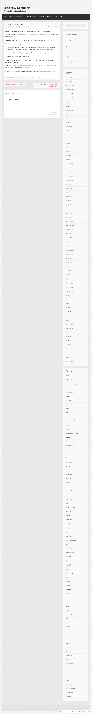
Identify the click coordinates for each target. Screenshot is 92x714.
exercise (68, 449)
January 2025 (69, 81)
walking (68, 676)
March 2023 (69, 126)
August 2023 (69, 114)
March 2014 (69, 349)
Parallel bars (69, 548)
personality (68, 556)
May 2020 (68, 200)
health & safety (69, 491)
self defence (69, 614)
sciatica (67, 606)
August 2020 (69, 188)
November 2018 (70, 250)
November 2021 (70, 139)
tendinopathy (18, 77)
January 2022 (69, 135)
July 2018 (68, 266)
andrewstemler (21, 26)
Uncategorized (69, 672)
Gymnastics (68, 478)
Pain (8, 77)
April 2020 (68, 205)
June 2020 (68, 196)
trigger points (32, 77)
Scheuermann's (69, 602)
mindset (68, 523)
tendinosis (25, 77)
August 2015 (69, 295)
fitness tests (69, 462)
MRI (67, 532)
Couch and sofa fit (70, 421)
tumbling (68, 668)
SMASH (67, 618)
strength (68, 626)
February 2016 (69, 287)
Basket (29, 16)
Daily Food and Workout (72, 433)
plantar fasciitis (69, 561)
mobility (68, 528)
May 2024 (68, 102)
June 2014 (68, 336)
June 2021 (68, 147)
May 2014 (68, 340)
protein (67, 577)
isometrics (68, 511)
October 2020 (69, 180)
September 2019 (70, 233)
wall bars (68, 680)
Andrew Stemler (17, 8)
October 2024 (69, 93)
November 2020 (70, 176)
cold (67, 412)
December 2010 (70, 361)
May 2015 (68, 307)
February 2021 (69, 163)
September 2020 (70, 184)
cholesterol (68, 400)
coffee (67, 408)
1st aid (67, 375)
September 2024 (70, 98)
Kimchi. (67, 51)
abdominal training (70, 379)
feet (67, 453)
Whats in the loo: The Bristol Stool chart (49, 85)
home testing (69, 495)
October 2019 (69, 229)
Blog (34, 16)
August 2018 (69, 262)
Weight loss (69, 684)
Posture (68, 569)
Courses (68, 425)
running (68, 598)
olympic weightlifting (71, 540)
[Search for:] (76, 25)
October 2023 (69, 110)
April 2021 (68, 155)
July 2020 (68, 192)
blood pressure (70, 392)
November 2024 (70, 89)
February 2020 (69, 213)
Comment (52, 112)
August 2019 (69, 237)
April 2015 (68, 312)
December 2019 (70, 221)
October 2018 (69, 254)
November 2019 (70, 225)
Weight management (71, 688)
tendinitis (11, 77)
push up (68, 585)
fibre (67, 458)
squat (67, 622)
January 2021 (69, 168)
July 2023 (68, 118)
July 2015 (68, 299)
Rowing (67, 593)
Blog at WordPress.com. (10, 708)
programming (69, 573)
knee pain (68, 515)
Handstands (69, 486)
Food (67, 470)
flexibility (68, 466)
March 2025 (69, 77)
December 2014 (70, 324)
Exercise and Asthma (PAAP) (14, 84)
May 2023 (68, 122)
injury (67, 503)
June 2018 (68, 270)
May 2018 (68, 275)
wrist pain (39, 77)
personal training (70, 552)
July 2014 (68, 332)
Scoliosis (68, 610)
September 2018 (70, 258)
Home (5, 16)
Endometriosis (69, 445)
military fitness (69, 519)
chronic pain (69, 404)
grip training (69, 474)
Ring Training (69, 589)
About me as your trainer (17, 16)
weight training (69, 692)
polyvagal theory (70, 565)
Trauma (68, 659)
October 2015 (69, 291)
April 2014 (68, 344)
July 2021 (68, 143)
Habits (67, 482)
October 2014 (69, 328)
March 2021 (69, 159)
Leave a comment (54, 26)
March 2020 (69, 209)
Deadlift (68, 437)
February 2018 (69, 283)
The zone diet (69, 655)
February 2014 (69, 353)
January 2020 (69, 217)
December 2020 (70, 172)
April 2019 (68, 242)
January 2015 (69, 320)
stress (67, 631)
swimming (68, 639)
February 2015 (69, 316)
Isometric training (70, 507)
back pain (68, 388)
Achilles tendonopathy (71, 384)
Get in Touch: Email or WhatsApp (48, 16)
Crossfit (68, 429)
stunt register (69, 635)
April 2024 (68, 106)
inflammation (69, 499)
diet (67, 441)
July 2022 (68, 130)
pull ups (68, 581)
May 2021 (68, 151)
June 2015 (68, 303)
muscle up (68, 536)
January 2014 (69, 357)
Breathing (68, 396)
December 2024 (70, 85)
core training (69, 416)
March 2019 (69, 246)
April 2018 (68, 279)
